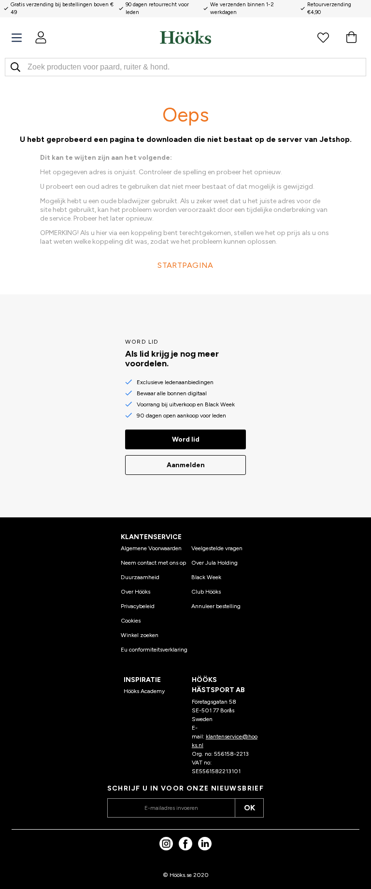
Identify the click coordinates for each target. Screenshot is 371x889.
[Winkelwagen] (351, 37)
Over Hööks (135, 591)
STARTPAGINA (185, 265)
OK (249, 807)
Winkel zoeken (139, 635)
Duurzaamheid (140, 577)
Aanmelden (186, 465)
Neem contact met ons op (153, 562)
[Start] (185, 37)
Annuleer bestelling (216, 606)
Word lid (186, 439)
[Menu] (17, 38)
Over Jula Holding (214, 562)
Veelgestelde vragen (217, 548)
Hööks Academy (144, 691)
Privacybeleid (138, 606)
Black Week (206, 577)
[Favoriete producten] (323, 37)
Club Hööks (206, 591)
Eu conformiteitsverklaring (154, 649)
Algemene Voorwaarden (151, 548)
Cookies (131, 620)
